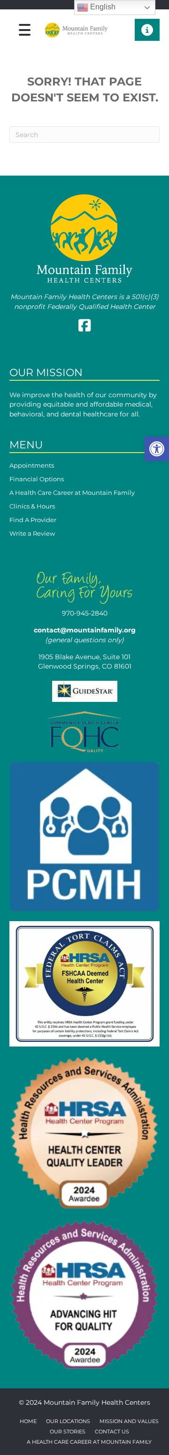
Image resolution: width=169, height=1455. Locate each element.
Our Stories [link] (67, 1432)
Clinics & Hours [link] (32, 506)
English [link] (101, 7)
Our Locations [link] (68, 1421)
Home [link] (28, 1421)
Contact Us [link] (112, 1432)
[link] (157, 449)
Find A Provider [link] (32, 520)
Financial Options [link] (36, 479)
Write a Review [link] (32, 534)
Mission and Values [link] (129, 1421)
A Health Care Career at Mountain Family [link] (72, 493)
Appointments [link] (31, 465)
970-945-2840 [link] (85, 613)
